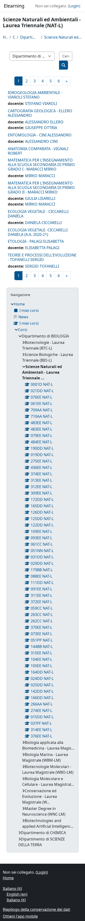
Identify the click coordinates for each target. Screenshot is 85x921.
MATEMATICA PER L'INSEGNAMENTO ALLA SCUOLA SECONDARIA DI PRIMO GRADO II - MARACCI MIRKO (41, 187)
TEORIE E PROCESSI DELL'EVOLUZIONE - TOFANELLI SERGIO (42, 257)
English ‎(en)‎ (17, 894)
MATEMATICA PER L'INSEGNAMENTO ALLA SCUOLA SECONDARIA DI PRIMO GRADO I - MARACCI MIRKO (41, 164)
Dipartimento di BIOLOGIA (29, 37)
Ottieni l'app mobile (20, 916)
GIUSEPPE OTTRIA (41, 127)
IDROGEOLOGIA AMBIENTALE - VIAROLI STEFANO (35, 95)
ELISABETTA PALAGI (42, 247)
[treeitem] (42, 574)
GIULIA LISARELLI (40, 198)
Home (5, 37)
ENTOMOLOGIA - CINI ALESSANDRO (40, 135)
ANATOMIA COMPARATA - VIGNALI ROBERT (38, 151)
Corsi (14, 37)
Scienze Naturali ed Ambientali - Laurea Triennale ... (63, 37)
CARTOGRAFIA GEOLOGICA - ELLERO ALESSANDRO (40, 113)
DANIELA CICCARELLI (43, 222)
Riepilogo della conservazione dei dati (36, 909)
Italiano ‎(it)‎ (12, 888)
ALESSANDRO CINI (41, 141)
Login (74, 6)
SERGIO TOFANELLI (42, 266)
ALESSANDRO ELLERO (44, 122)
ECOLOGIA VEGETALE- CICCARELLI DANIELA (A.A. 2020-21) (38, 232)
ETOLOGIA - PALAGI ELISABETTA (36, 241)
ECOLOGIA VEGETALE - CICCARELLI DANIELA (38, 214)
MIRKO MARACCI (40, 175)
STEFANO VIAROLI (41, 103)
